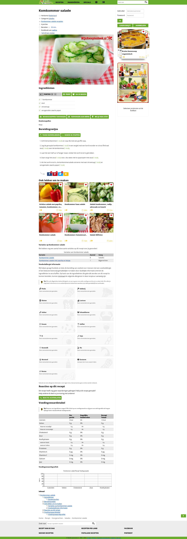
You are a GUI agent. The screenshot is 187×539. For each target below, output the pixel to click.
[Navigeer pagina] (183, 515)
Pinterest (128, 533)
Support (113, 538)
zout (43, 103)
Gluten (44, 300)
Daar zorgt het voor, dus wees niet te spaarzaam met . (70, 158)
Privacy (94, 538)
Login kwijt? (125, 25)
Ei (42, 336)
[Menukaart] (103, 2)
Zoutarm (83, 359)
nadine (54, 30)
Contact (89, 538)
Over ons (118, 538)
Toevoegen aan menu (80, 117)
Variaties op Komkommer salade (60, 506)
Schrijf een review (48, 33)
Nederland (53, 16)
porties (45, 24)
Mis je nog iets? (101, 117)
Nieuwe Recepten (46, 533)
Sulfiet (82, 324)
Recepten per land (89, 528)
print (68, 94)
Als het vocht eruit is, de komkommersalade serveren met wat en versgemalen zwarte (71, 163)
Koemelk (45, 348)
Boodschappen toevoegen (54, 117)
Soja (81, 336)
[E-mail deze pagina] (65, 174)
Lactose (83, 300)
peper (60, 165)
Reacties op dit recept (52, 510)
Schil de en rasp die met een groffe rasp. (63, 141)
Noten (44, 371)
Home (41, 518)
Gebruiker (121, 11)
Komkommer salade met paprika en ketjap (54, 260)
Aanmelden (141, 25)
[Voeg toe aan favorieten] (60, 185)
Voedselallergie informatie (57, 508)
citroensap (45, 107)
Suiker (44, 312)
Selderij (82, 289)
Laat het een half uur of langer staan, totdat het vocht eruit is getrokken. (67, 153)
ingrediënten (73, 2)
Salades (51, 18)
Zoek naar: (42, 523)
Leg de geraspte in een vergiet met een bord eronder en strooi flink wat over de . (74, 146)
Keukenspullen (53, 499)
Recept (47, 518)
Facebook (128, 528)
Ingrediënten (49, 497)
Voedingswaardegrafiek (56, 514)
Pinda (44, 289)
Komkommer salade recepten (52, 21)
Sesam (44, 324)
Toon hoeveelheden (51, 135)
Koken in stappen (72, 135)
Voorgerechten (57, 518)
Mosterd (45, 359)
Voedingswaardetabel (52, 512)
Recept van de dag (47, 528)
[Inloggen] (119, 21)
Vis (81, 348)
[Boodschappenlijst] (96, 2)
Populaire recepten (90, 533)
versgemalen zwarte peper (51, 110)
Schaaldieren (84, 312)
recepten (59, 2)
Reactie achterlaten (51, 398)
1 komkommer (46, 99)
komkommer (54, 141)
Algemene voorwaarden (103, 538)
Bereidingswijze (50, 501)
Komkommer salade (46, 258)
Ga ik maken (80, 94)
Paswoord (121, 15)
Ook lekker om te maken (53, 504)
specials (87, 2)
